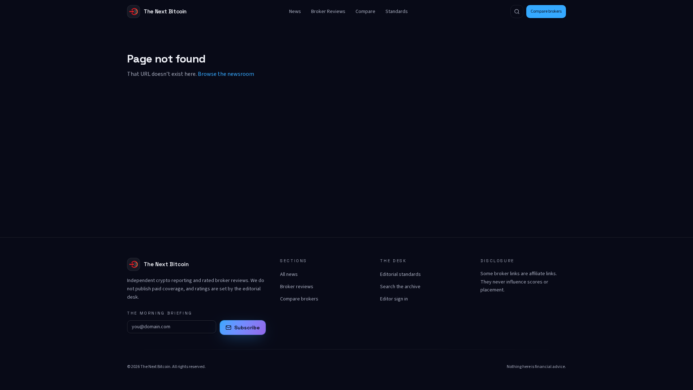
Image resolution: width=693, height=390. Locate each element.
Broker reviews (296, 286)
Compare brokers (546, 11)
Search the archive (400, 286)
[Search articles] (516, 11)
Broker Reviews (328, 11)
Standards (396, 11)
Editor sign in (394, 299)
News (295, 11)
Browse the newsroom (226, 74)
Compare (365, 11)
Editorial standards (400, 274)
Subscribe (247, 327)
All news (289, 274)
